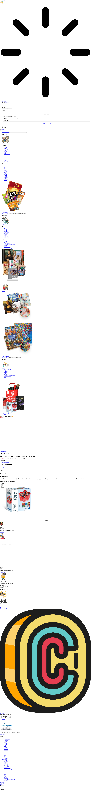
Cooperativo (6, 168)
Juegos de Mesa (4, 738)
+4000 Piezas (6, 232)
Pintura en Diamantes (7, 770)
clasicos (5, 754)
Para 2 (5, 152)
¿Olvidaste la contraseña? (46, 123)
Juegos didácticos (7, 757)
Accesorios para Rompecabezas (9, 244)
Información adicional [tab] (5, 462)
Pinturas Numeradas (7, 771)
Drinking (5, 151)
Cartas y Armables (5, 780)
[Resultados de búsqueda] (45, 52)
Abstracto (5, 170)
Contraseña (5, 118)
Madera (5, 242)
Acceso (46, 121)
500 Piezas (6, 228)
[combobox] (5, 6)
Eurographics (5, 467)
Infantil (5, 147)
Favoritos (1, 785)
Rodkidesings (2, 734)
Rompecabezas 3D (7, 243)
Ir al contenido (2, 0)
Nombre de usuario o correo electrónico (10, 116)
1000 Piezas (6, 229)
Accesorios (4, 772)
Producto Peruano (7, 154)
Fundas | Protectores (7, 369)
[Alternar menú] (0, 130)
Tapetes (5, 374)
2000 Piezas (6, 231)
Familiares (6, 149)
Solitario (5, 166)
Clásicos (5, 165)
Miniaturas (6, 372)
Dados (5, 370)
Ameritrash (6, 171)
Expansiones (6, 371)
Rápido (5, 148)
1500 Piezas (6, 230)
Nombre (1, 585)
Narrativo (5, 172)
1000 (4, 470)
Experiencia (6, 167)
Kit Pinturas (4, 769)
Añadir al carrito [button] (45, 786)
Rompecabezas (4, 451)
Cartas (5, 373)
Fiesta (5, 150)
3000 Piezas (6, 765)
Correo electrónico (3, 586)
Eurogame (6, 169)
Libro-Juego (6, 758)
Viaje (5, 153)
